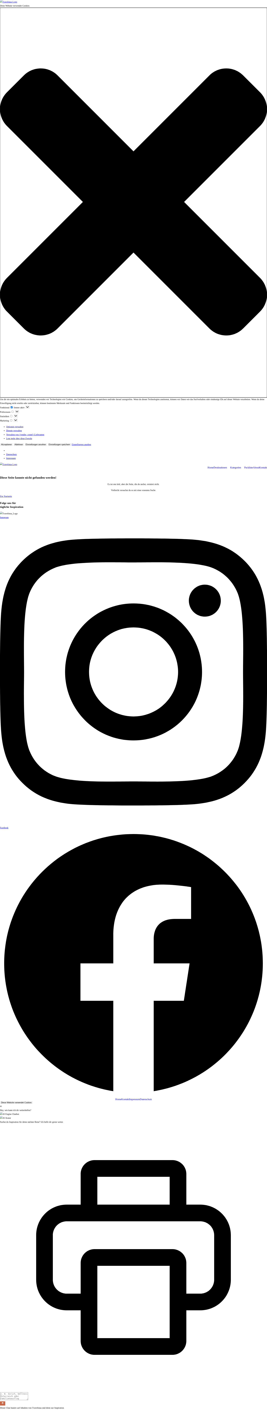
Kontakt (263, 467)
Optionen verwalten (14, 427)
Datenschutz (11, 454)
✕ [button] (1, 1106)
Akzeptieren (6, 444)
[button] (133, 202)
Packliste (248, 467)
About (256, 467)
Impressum (11, 458)
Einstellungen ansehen (36, 444)
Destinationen (220, 467)
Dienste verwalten (14, 430)
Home (211, 467)
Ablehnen (19, 444)
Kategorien (235, 467)
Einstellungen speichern (59, 444)
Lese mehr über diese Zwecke (19, 438)
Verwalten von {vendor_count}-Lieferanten (25, 434)
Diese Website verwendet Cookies (16, 1102)
